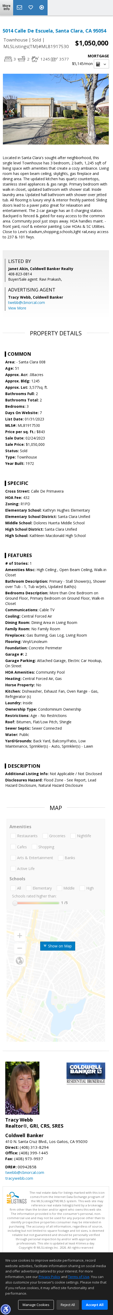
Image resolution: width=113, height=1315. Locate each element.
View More (17, 308)
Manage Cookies (36, 1304)
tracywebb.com (19, 1178)
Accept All (95, 1304)
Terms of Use (78, 1276)
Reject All (68, 1304)
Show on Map (59, 945)
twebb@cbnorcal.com (26, 302)
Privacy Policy (49, 1276)
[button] (5, 1309)
